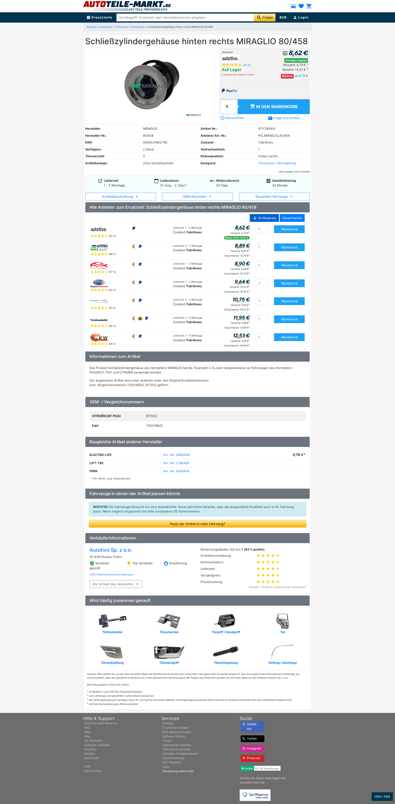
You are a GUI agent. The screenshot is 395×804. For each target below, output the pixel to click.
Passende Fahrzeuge (275, 196)
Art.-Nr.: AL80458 (176, 471)
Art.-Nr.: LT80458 (176, 463)
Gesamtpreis (292, 218)
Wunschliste (232, 118)
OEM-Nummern (198, 196)
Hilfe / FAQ (382, 796)
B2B (283, 17)
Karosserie (106, 26)
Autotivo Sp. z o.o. (110, 550)
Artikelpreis (264, 217)
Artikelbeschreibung (120, 196)
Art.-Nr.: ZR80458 (176, 455)
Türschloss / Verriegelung (130, 26)
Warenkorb (274, 106)
